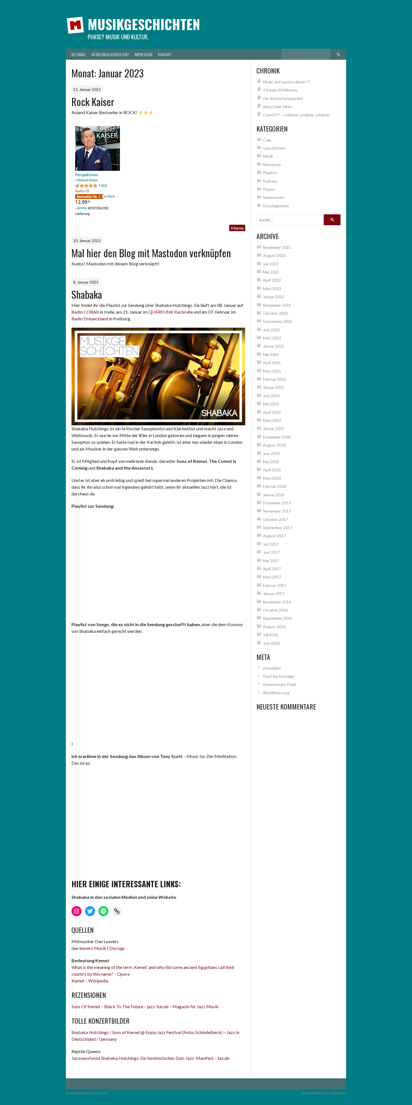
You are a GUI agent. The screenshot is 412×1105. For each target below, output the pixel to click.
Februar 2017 (274, 585)
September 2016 (277, 618)
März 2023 (272, 288)
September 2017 (277, 527)
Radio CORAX (85, 311)
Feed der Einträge (278, 676)
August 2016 (274, 626)
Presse (269, 189)
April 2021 (272, 362)
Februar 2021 (274, 379)
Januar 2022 (273, 346)
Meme (237, 228)
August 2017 (274, 535)
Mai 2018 (271, 461)
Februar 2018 (274, 486)
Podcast (270, 181)
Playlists (270, 172)
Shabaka (86, 294)
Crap (267, 139)
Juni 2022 (271, 329)
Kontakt (165, 54)
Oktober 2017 (275, 519)
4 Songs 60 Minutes (280, 90)
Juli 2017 (270, 544)
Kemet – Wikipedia (89, 980)
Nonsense (272, 164)
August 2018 (274, 445)
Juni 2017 (271, 552)
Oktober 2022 (275, 313)
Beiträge (78, 54)
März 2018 (272, 478)
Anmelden (272, 668)
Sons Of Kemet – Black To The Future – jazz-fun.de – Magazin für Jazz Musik (145, 1006)
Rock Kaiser (92, 101)
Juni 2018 (271, 453)
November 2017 (277, 511)
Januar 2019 (273, 428)
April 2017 (272, 568)
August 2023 (274, 255)
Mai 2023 (271, 272)
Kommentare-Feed (279, 684)
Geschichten (274, 148)
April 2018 (272, 469)
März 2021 (272, 371)
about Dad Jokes (277, 106)
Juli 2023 (270, 263)
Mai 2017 (271, 560)
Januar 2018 (273, 494)
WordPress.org (276, 692)
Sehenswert (273, 197)
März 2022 (272, 338)
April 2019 (272, 412)
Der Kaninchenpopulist (283, 98)
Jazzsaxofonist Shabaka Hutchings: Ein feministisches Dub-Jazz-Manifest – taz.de (150, 1058)
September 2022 (277, 321)
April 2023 (272, 280)
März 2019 (272, 420)
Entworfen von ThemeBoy (324, 1093)
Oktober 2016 (275, 610)
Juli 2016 (270, 634)
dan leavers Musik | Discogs (98, 948)
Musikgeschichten (144, 24)
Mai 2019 (271, 403)
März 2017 (272, 577)
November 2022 (277, 305)
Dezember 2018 (277, 437)
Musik (268, 156)
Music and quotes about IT (286, 81)
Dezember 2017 (277, 502)
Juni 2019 (271, 395)
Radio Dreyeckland (89, 318)
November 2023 (277, 247)
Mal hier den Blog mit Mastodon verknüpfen (151, 252)
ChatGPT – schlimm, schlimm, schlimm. (296, 114)
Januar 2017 (273, 593)
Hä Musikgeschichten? (110, 54)
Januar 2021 (273, 387)
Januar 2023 (273, 296)
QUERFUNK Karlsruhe (171, 311)
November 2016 (277, 601)
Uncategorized (276, 205)
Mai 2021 (271, 354)
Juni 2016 (271, 643)
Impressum (143, 54)
